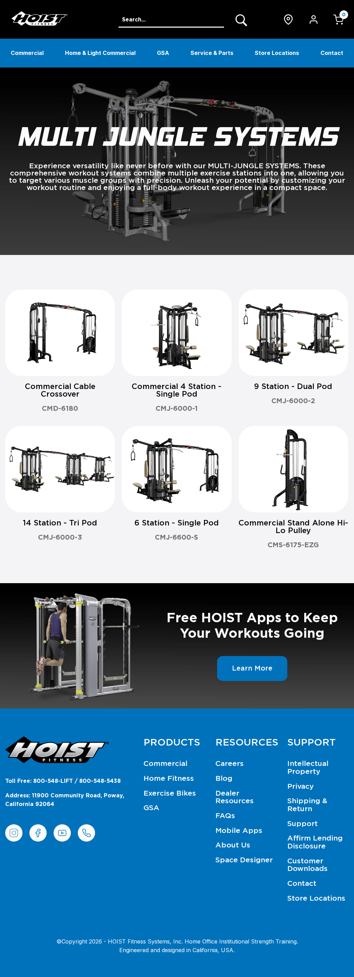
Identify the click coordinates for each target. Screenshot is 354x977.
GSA (163, 52)
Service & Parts (211, 52)
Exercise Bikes (169, 793)
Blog (223, 778)
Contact (331, 52)
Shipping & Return (307, 805)
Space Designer (244, 860)
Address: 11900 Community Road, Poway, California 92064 (64, 800)
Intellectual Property (307, 767)
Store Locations (277, 52)
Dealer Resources (234, 797)
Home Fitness (168, 778)
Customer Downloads (307, 865)
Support (302, 823)
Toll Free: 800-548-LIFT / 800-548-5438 (63, 781)
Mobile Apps (238, 830)
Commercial (27, 52)
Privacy (300, 786)
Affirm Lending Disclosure (315, 842)
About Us (232, 845)
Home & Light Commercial (100, 52)
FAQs (225, 815)
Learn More (252, 668)
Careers (229, 763)
